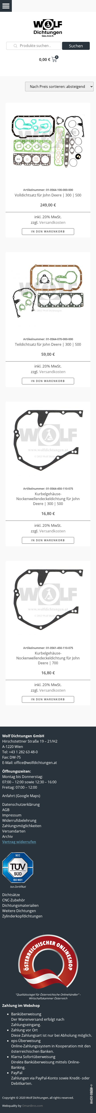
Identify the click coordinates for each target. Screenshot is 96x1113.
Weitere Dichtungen (19, 910)
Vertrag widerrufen (19, 841)
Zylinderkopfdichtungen (22, 916)
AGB (5, 809)
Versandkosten (52, 222)
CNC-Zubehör (13, 900)
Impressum (11, 815)
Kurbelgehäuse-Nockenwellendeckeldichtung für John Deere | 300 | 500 (48, 498)
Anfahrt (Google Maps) (21, 795)
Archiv (7, 836)
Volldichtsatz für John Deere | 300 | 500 (48, 195)
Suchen (76, 45)
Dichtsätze (11, 894)
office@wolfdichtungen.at (35, 762)
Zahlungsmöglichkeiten (21, 825)
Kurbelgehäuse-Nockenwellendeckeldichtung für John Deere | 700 (48, 658)
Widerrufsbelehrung (19, 820)
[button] (6, 6)
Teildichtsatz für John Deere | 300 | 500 (48, 344)
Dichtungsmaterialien (20, 905)
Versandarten (13, 831)
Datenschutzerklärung (21, 804)
